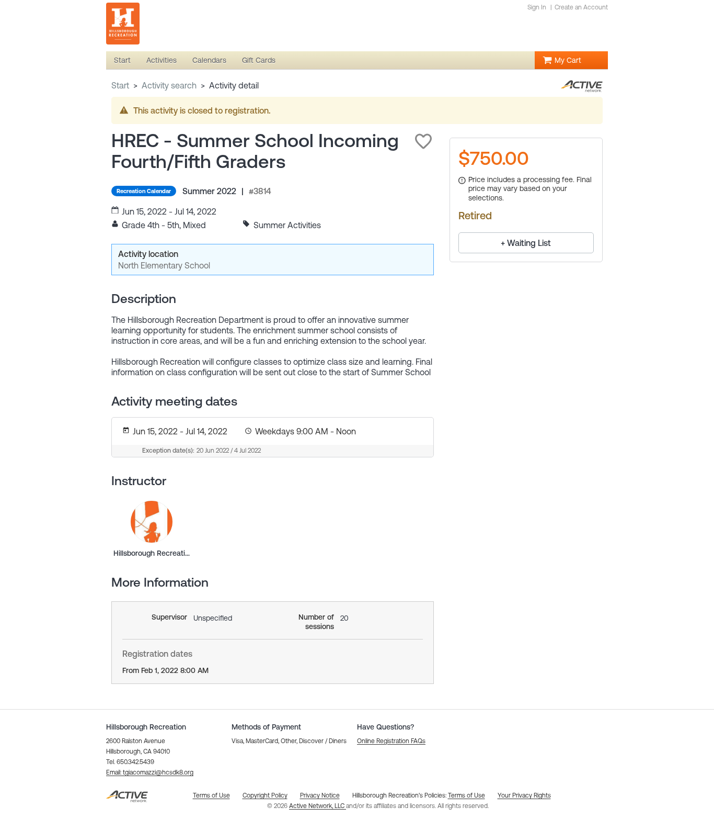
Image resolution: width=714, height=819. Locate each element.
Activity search (169, 85)
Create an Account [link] (581, 7)
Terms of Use (466, 795)
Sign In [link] (536, 7)
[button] (423, 141)
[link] (151, 522)
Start (120, 85)
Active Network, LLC (317, 806)
